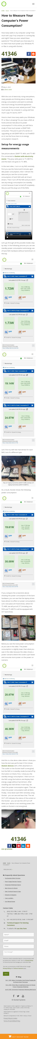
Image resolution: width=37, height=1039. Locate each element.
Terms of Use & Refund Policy (12, 1021)
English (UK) (8, 869)
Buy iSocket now (20, 1037)
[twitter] (14, 846)
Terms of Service (18, 968)
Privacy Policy (29, 960)
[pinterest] (19, 846)
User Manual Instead (10, 901)
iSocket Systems (19, 1000)
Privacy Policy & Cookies (10, 1018)
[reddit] (33, 54)
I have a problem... (9, 898)
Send (6, 973)
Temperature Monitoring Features (13, 884)
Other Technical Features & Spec (13, 891)
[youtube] (23, 996)
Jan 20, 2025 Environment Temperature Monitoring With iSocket (20, 989)
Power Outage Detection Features (13, 881)
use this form (22, 928)
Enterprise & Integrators (10, 894)
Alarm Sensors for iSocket (11, 888)
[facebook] (29, 54)
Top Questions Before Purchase (12, 878)
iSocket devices (7, 766)
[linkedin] (23, 846)
